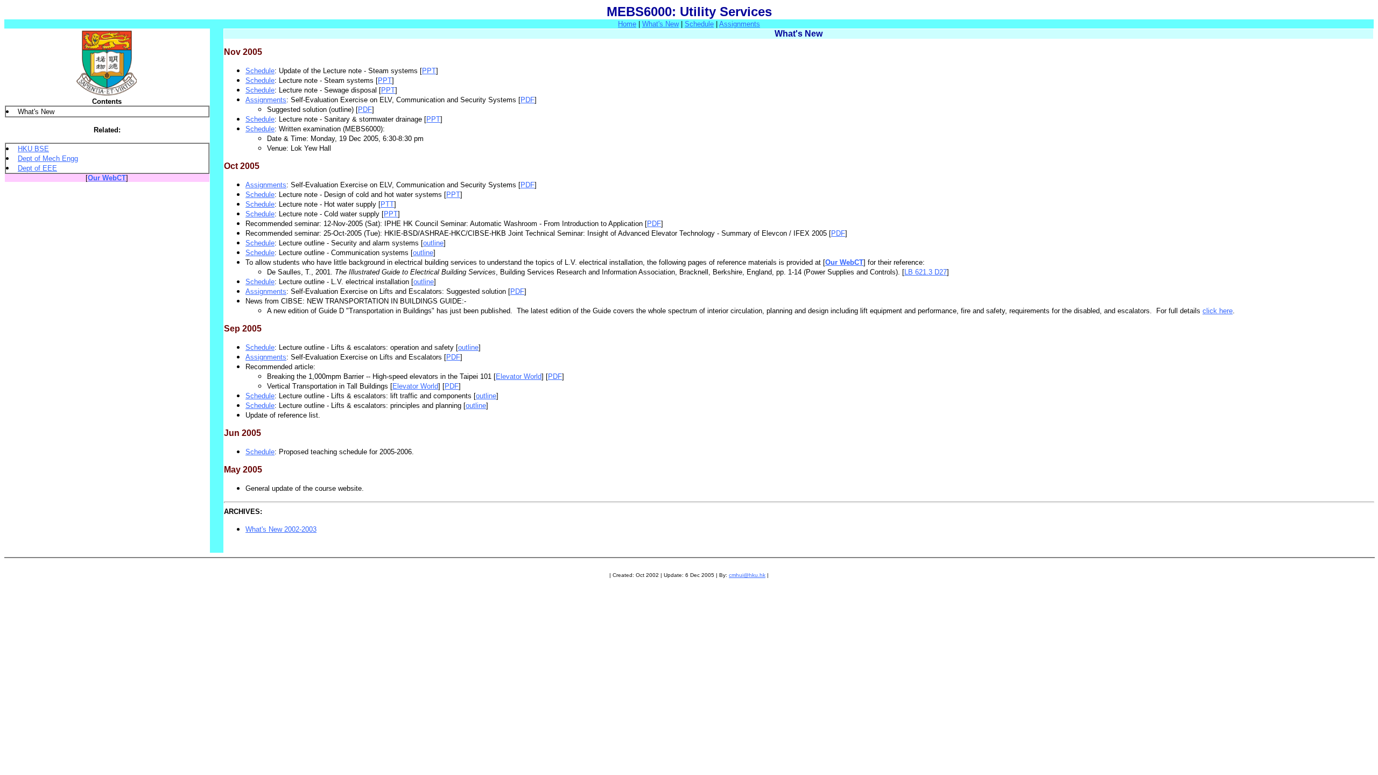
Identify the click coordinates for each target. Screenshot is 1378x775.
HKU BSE (33, 149)
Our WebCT (107, 178)
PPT (429, 71)
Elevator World (519, 376)
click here (1218, 311)
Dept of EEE (37, 168)
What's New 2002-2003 (281, 529)
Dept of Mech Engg (48, 158)
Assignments (739, 24)
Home (627, 24)
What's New (660, 24)
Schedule (699, 24)
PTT (387, 204)
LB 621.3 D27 (925, 272)
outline (433, 243)
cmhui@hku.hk (747, 575)
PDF (528, 100)
